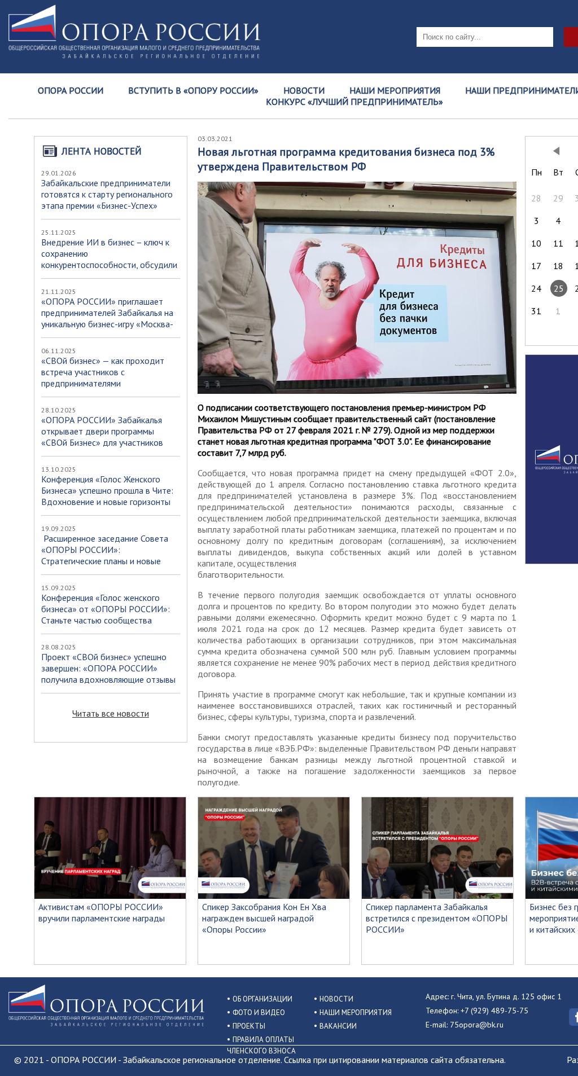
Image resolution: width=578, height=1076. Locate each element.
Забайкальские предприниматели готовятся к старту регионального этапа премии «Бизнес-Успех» (107, 194)
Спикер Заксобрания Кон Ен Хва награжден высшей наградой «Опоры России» (264, 918)
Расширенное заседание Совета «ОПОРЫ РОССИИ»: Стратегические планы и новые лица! (104, 555)
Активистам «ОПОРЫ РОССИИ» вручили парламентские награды (101, 912)
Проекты (249, 1026)
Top (551, 1049)
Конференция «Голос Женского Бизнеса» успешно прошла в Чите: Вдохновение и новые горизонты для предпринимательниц (107, 496)
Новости (304, 90)
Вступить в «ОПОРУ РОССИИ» (193, 90)
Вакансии (338, 1026)
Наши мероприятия (394, 90)
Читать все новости (110, 713)
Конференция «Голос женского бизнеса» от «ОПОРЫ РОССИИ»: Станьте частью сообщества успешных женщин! (105, 614)
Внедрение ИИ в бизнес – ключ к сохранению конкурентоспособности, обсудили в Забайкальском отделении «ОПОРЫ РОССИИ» (109, 264)
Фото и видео (259, 1012)
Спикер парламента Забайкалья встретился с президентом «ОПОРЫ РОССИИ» (436, 918)
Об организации (262, 999)
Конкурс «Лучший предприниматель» (354, 101)
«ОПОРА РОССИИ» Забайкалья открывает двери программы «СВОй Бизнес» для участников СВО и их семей (102, 436)
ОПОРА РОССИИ (70, 90)
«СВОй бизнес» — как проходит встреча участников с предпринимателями (102, 372)
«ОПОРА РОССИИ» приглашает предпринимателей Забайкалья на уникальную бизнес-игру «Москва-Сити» (107, 318)
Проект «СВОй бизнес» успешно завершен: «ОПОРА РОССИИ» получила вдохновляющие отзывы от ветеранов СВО (108, 673)
